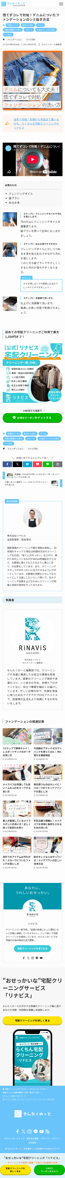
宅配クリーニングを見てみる (32, 948)
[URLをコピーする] (57, 464)
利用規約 (32, 1142)
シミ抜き (8, 34)
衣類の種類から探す (12, 29)
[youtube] (41, 958)
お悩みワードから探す (46, 29)
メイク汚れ (30, 39)
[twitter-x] (28, 958)
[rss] (47, 1131)
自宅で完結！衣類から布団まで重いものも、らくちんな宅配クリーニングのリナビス (36, 123)
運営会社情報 (32, 1138)
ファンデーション (14, 39)
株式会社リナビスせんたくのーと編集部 (32, 661)
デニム (40, 25)
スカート (28, 29)
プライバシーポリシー (50, 1138)
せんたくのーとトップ (14, 1138)
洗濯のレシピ (12, 25)
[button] (7, 464)
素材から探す (28, 25)
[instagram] (32, 958)
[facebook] (24, 958)
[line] (36, 958)
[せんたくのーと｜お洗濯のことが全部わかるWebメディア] (13, 4)
